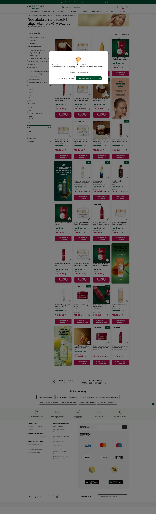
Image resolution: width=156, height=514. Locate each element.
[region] (78, 67)
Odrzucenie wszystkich (65, 78)
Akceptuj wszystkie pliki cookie (89, 78)
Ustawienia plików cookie (78, 72)
